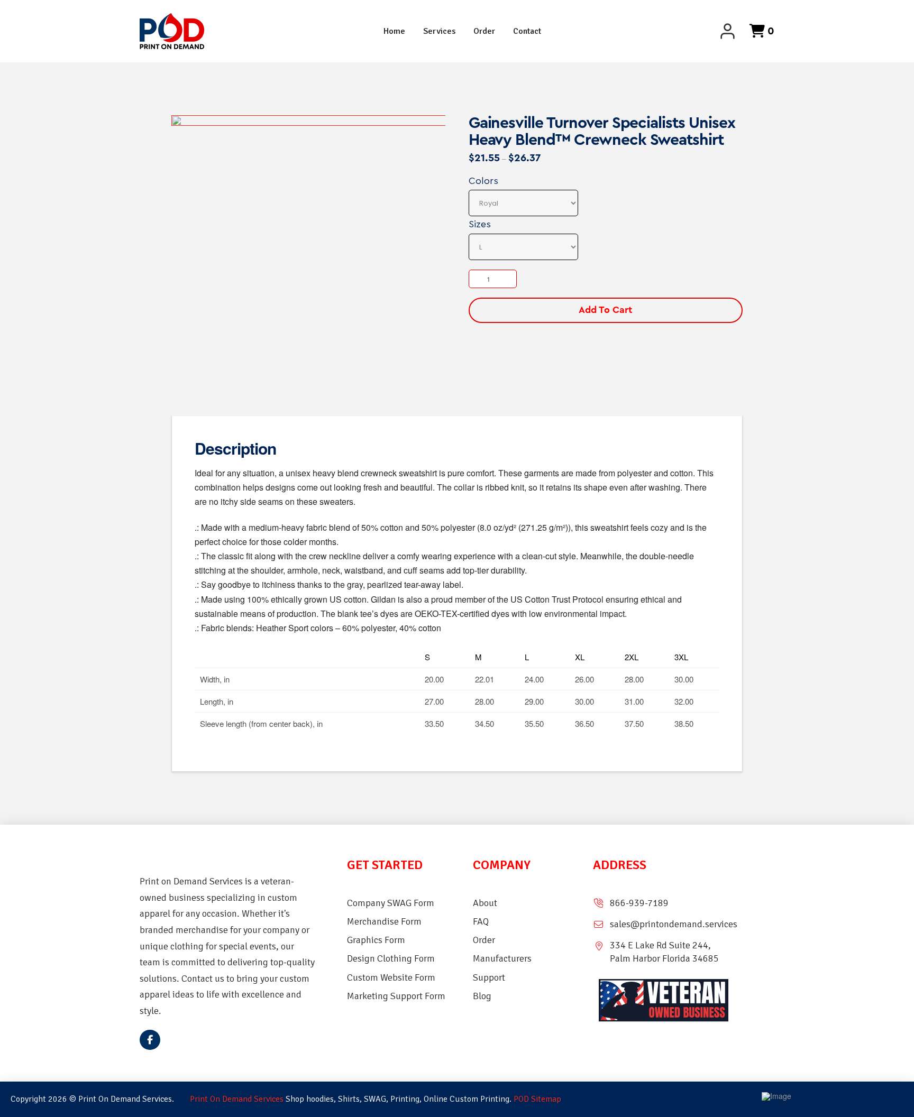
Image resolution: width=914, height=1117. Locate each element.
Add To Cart (605, 310)
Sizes (480, 224)
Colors (483, 181)
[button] (756, 31)
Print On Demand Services (237, 1099)
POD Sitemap (537, 1099)
